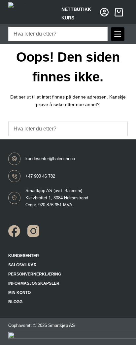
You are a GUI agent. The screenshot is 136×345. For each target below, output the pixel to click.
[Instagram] (33, 231)
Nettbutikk (76, 9)
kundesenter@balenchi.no (50, 158)
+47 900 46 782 (40, 176)
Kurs (67, 17)
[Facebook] (14, 231)
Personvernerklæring (34, 274)
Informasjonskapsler (33, 283)
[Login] (104, 12)
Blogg (15, 302)
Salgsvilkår (22, 265)
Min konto (19, 292)
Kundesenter (23, 255)
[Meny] (117, 34)
